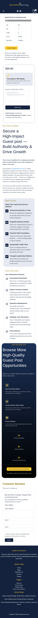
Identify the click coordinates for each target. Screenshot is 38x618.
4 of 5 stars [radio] (21, 505)
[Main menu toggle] (3, 11)
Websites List (19, 572)
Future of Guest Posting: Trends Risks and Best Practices (19, 596)
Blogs (19, 570)
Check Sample (11, 48)
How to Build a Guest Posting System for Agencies (19, 599)
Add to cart (18, 107)
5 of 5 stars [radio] (23, 505)
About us (19, 583)
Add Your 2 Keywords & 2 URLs (14, 89)
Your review (9, 509)
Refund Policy (19, 587)
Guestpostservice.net (18, 168)
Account (19, 574)
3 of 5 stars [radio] (19, 505)
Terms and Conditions (19, 589)
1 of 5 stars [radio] (15, 505)
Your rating (9, 505)
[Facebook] (17, 11)
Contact (19, 576)
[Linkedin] (20, 11)
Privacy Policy (19, 585)
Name (7, 520)
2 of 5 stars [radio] (17, 505)
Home (19, 568)
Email (7, 527)
